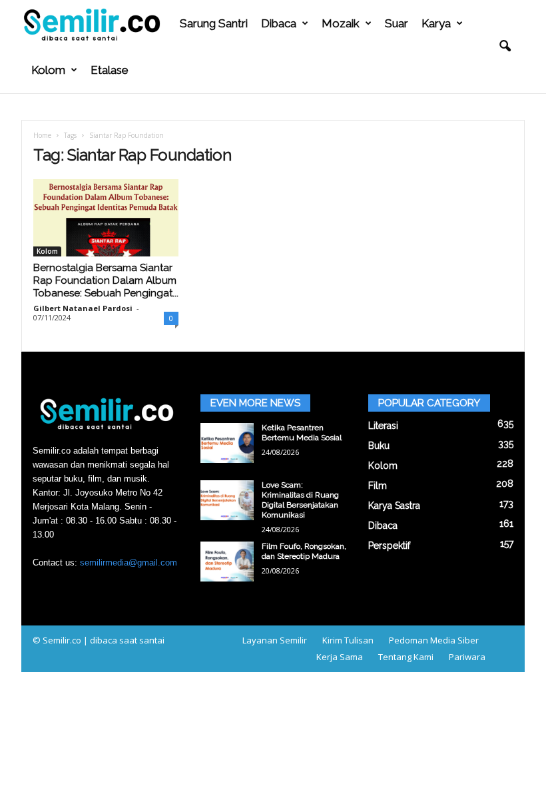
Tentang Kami (405, 657)
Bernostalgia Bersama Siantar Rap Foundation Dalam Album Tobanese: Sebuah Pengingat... (105, 280)
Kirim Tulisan (348, 640)
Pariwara (467, 657)
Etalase (110, 70)
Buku (379, 445)
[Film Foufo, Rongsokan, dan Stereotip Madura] (227, 562)
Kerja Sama (339, 657)
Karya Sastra (394, 505)
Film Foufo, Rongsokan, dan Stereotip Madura (304, 551)
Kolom (48, 70)
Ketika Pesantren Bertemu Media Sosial (302, 432)
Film (377, 485)
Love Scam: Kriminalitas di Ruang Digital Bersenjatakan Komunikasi (300, 500)
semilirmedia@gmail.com (128, 563)
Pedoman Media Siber (434, 640)
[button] (504, 46)
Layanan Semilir (274, 640)
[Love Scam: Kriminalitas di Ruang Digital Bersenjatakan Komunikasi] (227, 500)
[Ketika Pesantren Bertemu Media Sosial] (227, 443)
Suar (396, 23)
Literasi (383, 425)
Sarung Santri (214, 23)
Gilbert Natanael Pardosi (83, 308)
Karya (436, 23)
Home (42, 135)
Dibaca (278, 23)
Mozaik (341, 23)
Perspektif (389, 545)
